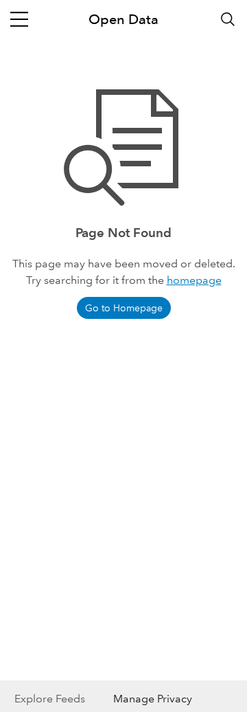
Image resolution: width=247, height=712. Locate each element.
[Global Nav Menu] (19, 19)
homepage (194, 280)
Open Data (123, 19)
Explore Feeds (49, 698)
